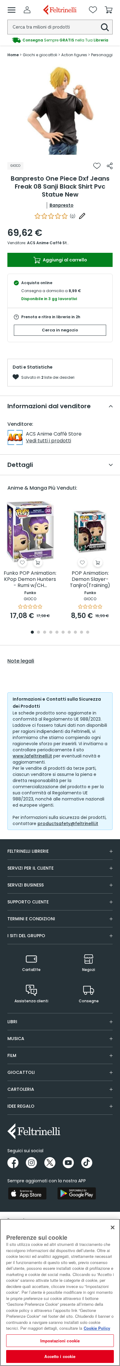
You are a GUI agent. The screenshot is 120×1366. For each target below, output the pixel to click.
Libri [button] (12, 1022)
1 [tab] (60, 151)
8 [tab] (75, 633)
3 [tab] (44, 633)
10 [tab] (87, 633)
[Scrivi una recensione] (82, 216)
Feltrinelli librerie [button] (28, 851)
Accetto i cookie (59, 1356)
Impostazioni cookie (60, 1341)
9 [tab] (81, 633)
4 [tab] (51, 633)
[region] (60, 1292)
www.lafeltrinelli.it (32, 756)
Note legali (20, 661)
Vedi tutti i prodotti (48, 440)
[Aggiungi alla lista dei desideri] (97, 166)
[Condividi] (110, 166)
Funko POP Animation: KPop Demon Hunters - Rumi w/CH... (30, 579)
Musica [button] (15, 1038)
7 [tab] (69, 633)
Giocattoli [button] (21, 1072)
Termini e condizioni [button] (31, 919)
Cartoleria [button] (20, 1089)
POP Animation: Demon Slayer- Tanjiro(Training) (90, 579)
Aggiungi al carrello (64, 260)
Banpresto (62, 205)
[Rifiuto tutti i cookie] (112, 1227)
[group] (60, 40)
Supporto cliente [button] (28, 902)
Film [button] (11, 1055)
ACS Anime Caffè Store (50, 242)
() (72, 216)
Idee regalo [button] (20, 1106)
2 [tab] (38, 633)
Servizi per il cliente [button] (30, 868)
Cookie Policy (97, 1328)
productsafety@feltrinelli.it (68, 823)
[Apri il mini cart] (108, 9)
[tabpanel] (60, 110)
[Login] (27, 10)
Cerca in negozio (60, 330)
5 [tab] (57, 633)
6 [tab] (63, 633)
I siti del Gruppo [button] (26, 936)
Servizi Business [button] (25, 885)
